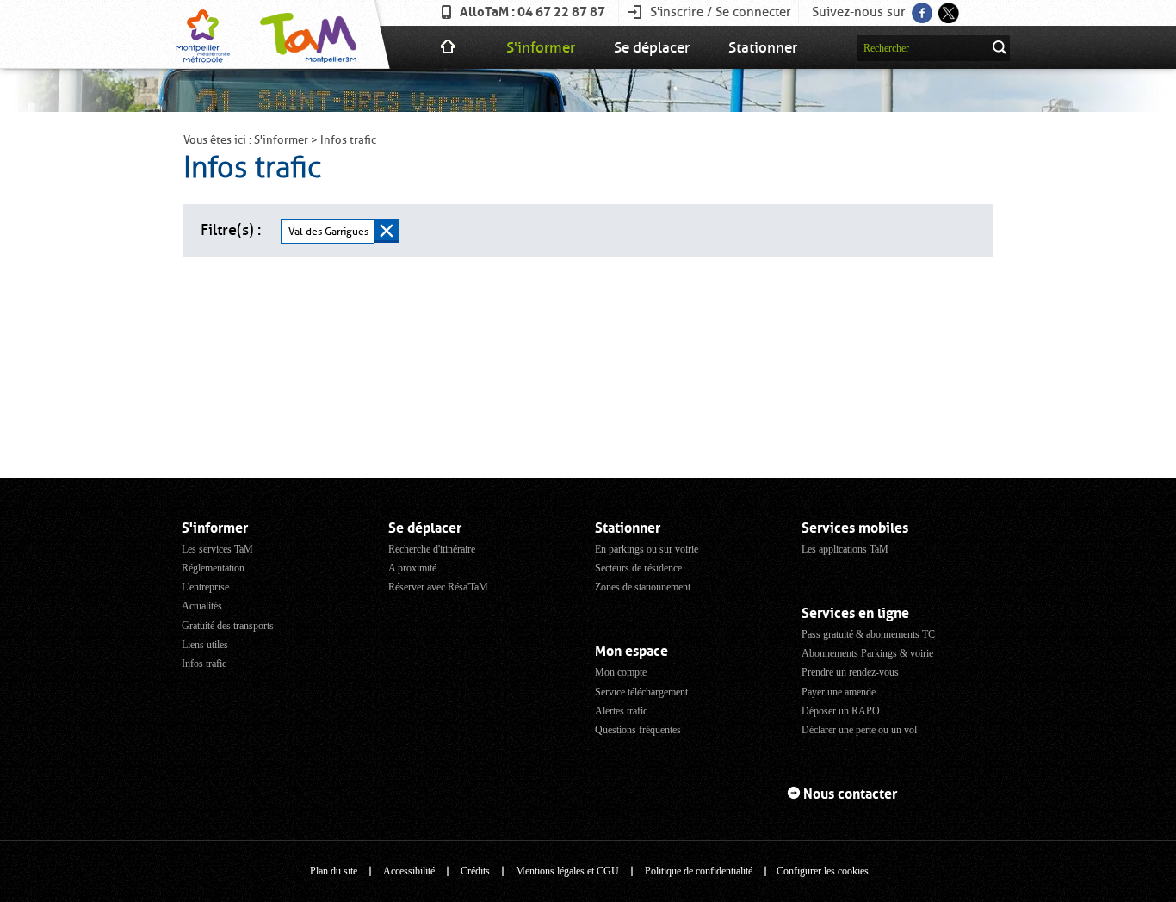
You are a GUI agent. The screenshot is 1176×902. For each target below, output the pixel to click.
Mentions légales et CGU (567, 871)
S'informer (540, 47)
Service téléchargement (641, 692)
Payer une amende (839, 692)
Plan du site (333, 871)
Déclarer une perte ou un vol (859, 730)
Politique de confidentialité (698, 871)
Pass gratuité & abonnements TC (868, 634)
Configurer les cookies (823, 871)
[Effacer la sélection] (386, 231)
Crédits (475, 871)
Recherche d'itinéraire (431, 549)
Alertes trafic (621, 711)
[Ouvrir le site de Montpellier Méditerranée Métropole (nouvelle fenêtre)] (202, 34)
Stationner (762, 47)
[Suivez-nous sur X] (947, 7)
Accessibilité (409, 871)
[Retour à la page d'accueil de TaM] (306, 34)
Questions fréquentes (638, 730)
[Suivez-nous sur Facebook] (920, 7)
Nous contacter (850, 794)
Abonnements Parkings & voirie (867, 653)
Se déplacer (652, 47)
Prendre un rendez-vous (850, 672)
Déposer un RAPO (841, 711)
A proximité (412, 568)
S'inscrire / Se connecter (720, 12)
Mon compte (621, 672)
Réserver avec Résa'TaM (438, 587)
